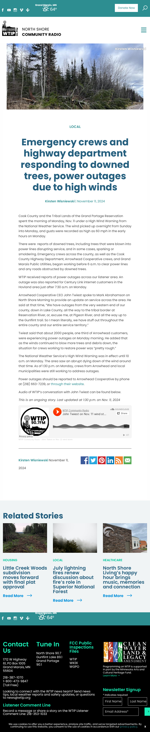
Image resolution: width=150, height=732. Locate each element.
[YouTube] (9, 9)
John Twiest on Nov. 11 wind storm (57, 439)
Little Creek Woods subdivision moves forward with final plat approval (25, 577)
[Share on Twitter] (93, 460)
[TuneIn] (27, 9)
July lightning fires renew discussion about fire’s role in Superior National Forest (74, 580)
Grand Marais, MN (46, 613)
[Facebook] (2, 9)
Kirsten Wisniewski (60, 201)
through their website (67, 384)
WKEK (74, 663)
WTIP (73, 659)
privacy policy (128, 726)
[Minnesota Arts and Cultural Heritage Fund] (125, 652)
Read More (13, 595)
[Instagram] (15, 9)
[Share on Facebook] (84, 460)
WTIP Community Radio (29, 439)
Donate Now (126, 8)
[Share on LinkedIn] (110, 460)
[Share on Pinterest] (102, 460)
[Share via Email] (127, 460)
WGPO (74, 666)
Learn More (110, 675)
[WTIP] (33, 27)
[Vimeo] (21, 9)
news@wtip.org (18, 697)
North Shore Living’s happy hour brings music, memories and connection (123, 577)
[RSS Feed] (119, 460)
